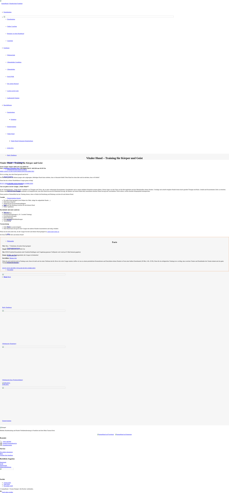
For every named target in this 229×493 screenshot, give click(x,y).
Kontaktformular (7, 445)
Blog (1, 453)
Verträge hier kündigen (6, 455)
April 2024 (7, 484)
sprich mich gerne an (53, 231)
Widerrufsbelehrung (5, 467)
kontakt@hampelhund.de (10, 443)
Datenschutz (3, 465)
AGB (1, 464)
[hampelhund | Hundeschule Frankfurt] (11, 3)
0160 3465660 (7, 441)
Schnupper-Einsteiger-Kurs (11, 168)
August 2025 (7, 482)
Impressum (3, 462)
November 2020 (8, 486)
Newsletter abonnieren (6, 452)
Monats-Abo (13, 258)
